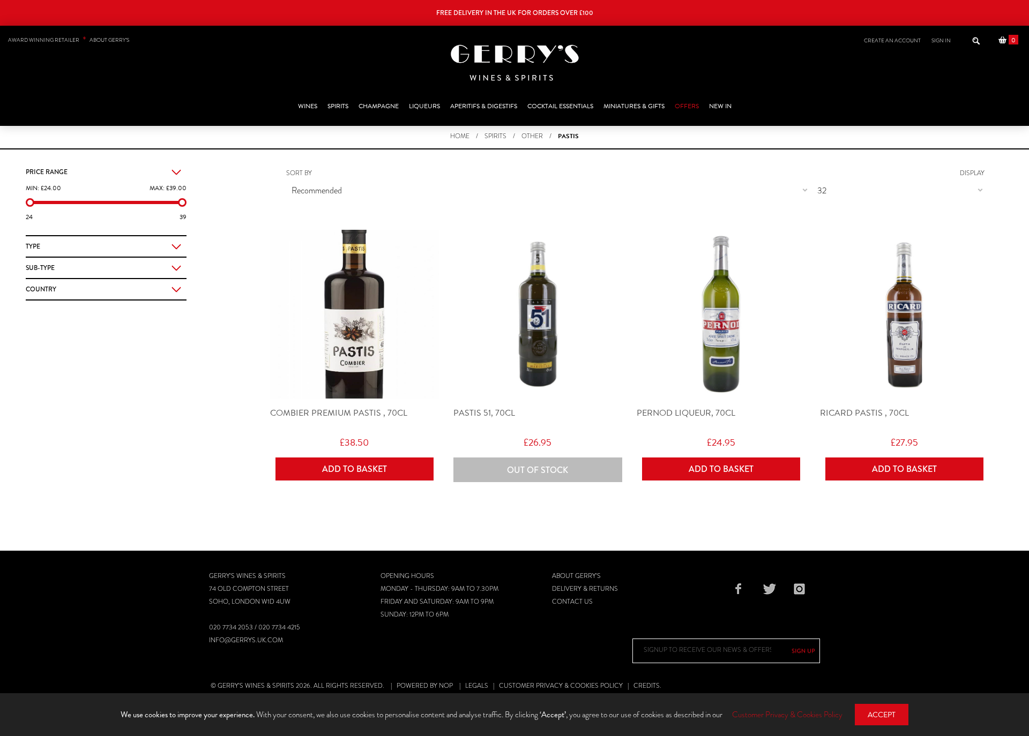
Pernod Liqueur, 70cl (686, 413)
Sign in (941, 40)
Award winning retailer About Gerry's (68, 40)
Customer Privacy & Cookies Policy (561, 685)
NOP (446, 685)
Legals (476, 685)
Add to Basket (354, 469)
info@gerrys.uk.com (246, 640)
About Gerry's (576, 576)
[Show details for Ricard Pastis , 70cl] (904, 314)
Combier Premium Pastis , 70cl (338, 413)
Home (459, 136)
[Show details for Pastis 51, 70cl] (537, 314)
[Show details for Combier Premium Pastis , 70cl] (354, 314)
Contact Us (572, 601)
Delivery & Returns (585, 589)
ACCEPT (882, 714)
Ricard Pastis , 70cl (864, 413)
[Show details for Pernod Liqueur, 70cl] (721, 314)
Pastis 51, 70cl (484, 413)
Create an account (892, 40)
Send (803, 651)
